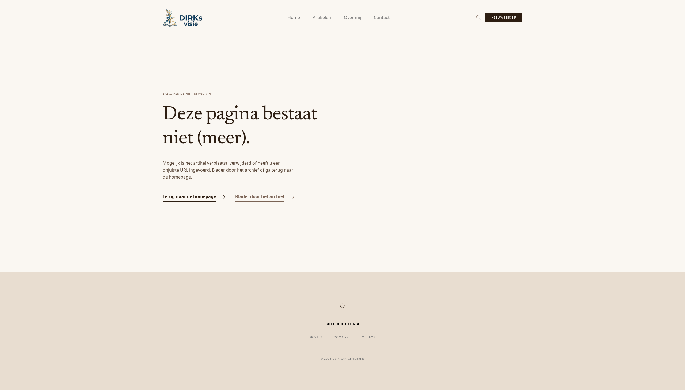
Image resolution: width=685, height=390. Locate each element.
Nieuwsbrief (503, 17)
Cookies (341, 337)
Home (294, 17)
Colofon (367, 337)
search (478, 17)
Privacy (316, 337)
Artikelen (322, 17)
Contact (382, 17)
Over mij (352, 17)
